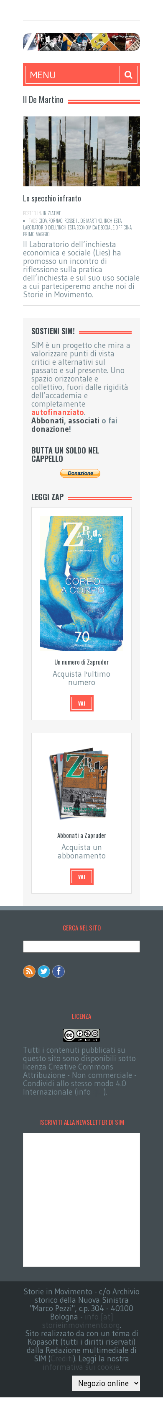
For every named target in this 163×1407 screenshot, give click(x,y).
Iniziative (52, 213)
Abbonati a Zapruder (81, 835)
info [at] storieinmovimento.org (81, 1321)
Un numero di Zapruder (81, 661)
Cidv (43, 220)
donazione (50, 429)
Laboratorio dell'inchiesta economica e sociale (69, 227)
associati (83, 420)
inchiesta (113, 220)
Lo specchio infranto (52, 198)
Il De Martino (89, 220)
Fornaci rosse (61, 220)
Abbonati (47, 420)
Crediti (62, 1358)
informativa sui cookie (81, 1367)
